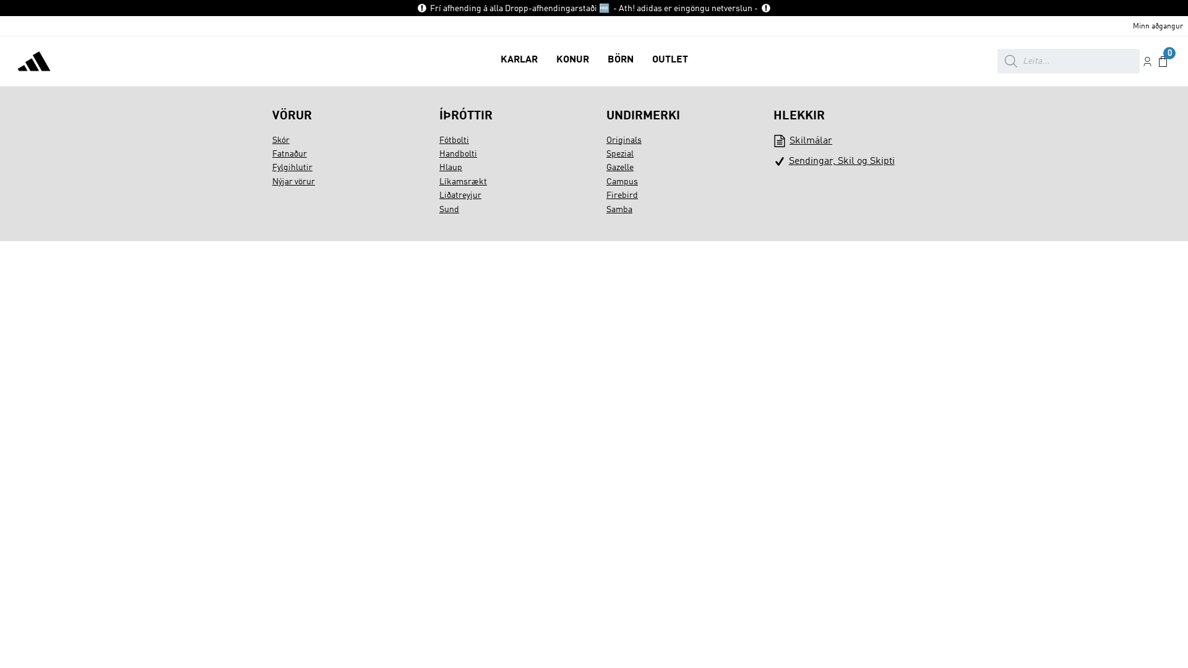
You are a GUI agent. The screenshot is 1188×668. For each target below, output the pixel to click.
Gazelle (620, 167)
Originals (624, 140)
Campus (622, 182)
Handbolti (458, 154)
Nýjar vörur (293, 182)
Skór (281, 140)
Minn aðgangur (1158, 26)
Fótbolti (454, 140)
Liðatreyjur (460, 195)
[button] (519, 61)
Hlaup (450, 167)
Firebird (622, 195)
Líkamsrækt (463, 182)
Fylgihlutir (292, 167)
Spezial (620, 154)
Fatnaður (289, 154)
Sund (449, 209)
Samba (619, 209)
